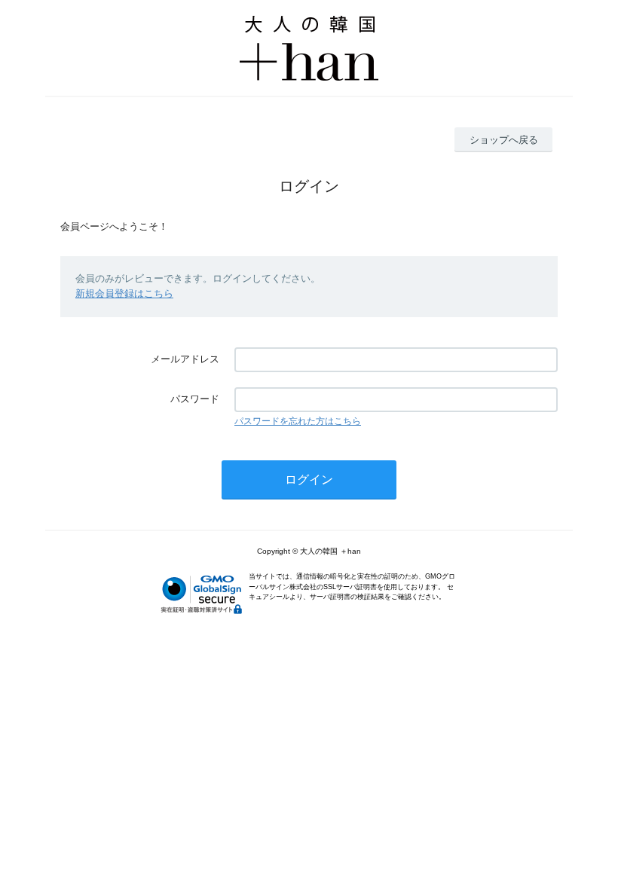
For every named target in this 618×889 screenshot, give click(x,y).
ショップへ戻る (504, 139)
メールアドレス (185, 359)
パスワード (194, 399)
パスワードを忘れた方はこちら (297, 421)
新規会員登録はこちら (124, 293)
